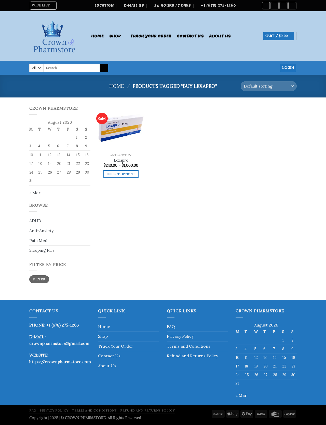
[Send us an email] (292, 5)
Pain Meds (39, 240)
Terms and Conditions (188, 346)
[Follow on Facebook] (266, 5)
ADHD (35, 220)
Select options (121, 174)
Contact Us (190, 36)
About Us (220, 36)
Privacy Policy (180, 336)
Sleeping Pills (42, 250)
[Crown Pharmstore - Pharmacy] (55, 36)
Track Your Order (150, 36)
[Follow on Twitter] (283, 5)
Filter (39, 279)
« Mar (34, 192)
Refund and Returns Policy (192, 355)
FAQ (171, 326)
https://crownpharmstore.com (60, 361)
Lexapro (121, 160)
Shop (115, 36)
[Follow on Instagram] (274, 5)
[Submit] (104, 68)
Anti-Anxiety (41, 230)
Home (97, 36)
